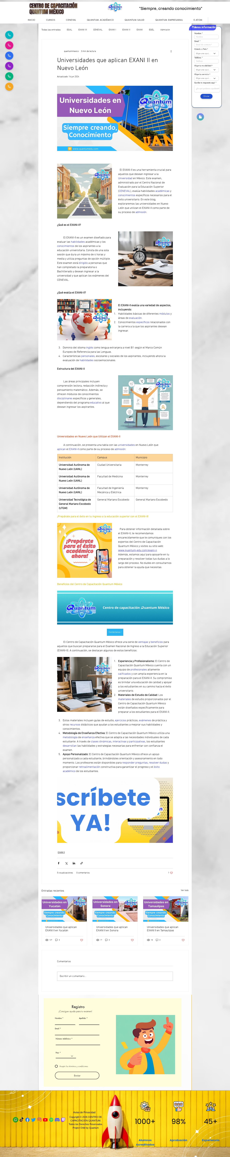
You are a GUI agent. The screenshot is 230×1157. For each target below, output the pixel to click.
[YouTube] (45, 1120)
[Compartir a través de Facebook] (58, 863)
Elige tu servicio (201, 74)
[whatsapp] (15, 1120)
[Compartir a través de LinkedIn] (73, 863)
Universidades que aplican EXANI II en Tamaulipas (162, 929)
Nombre (58, 1018)
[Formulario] (200, 117)
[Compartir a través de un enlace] (81, 863)
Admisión (165, 29)
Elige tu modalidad (202, 66)
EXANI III (82, 29)
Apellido (82, 1018)
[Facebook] (27, 1120)
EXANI (140, 29)
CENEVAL (97, 29)
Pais (57, 1053)
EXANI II (126, 29)
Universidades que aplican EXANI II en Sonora (112, 929)
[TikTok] (21, 1120)
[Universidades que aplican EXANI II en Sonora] (115, 909)
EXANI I (112, 29)
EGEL (151, 29)
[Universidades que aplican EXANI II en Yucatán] (64, 909)
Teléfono (197, 58)
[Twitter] (33, 1120)
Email (57, 1029)
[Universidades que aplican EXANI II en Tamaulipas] (165, 909)
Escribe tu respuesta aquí (204, 83)
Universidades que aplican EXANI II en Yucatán (61, 929)
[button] (51, 20)
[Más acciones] (171, 51)
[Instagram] (39, 1120)
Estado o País (200, 49)
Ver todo (185, 890)
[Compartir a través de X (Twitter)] (66, 863)
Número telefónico (63, 1039)
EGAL (69, 29)
